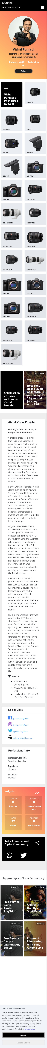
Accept (23, 1035)
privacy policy (30, 1029)
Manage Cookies (23, 1043)
